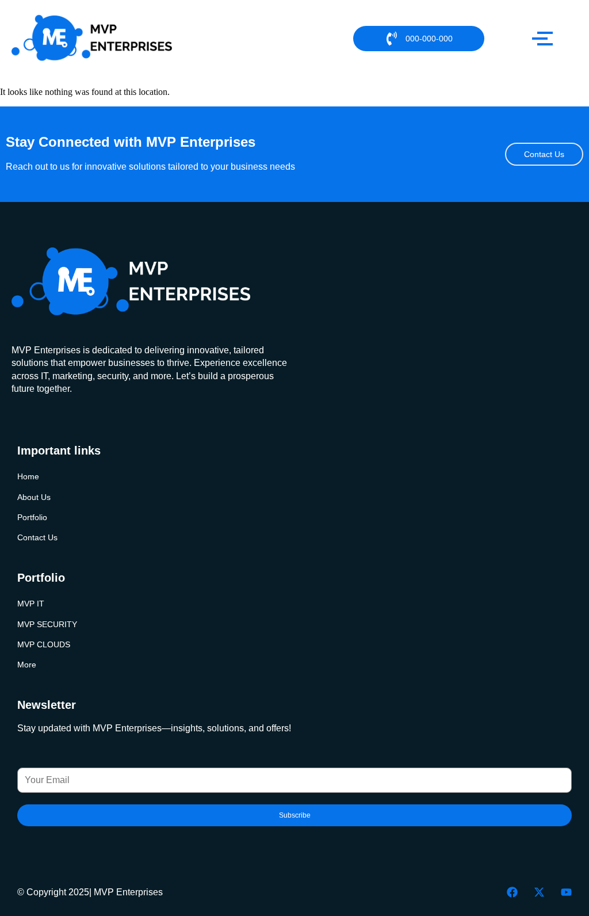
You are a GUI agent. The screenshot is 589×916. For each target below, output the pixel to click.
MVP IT (30, 604)
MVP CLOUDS (43, 645)
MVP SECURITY (47, 624)
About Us (34, 497)
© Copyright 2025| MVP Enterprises (90, 892)
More (26, 665)
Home (28, 477)
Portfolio (32, 517)
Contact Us (37, 538)
